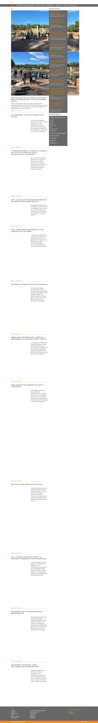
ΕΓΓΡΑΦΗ (71, 713)
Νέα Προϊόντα (50, 5)
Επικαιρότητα (53, 143)
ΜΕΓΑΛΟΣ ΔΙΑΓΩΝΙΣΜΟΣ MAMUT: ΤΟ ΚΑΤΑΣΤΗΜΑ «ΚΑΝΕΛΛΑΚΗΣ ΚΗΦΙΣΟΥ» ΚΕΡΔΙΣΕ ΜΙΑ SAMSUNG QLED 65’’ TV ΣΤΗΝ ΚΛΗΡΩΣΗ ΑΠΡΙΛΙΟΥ (58, 105)
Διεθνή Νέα (58, 5)
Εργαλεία (52, 123)
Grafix (86, 721)
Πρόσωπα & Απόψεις (40, 5)
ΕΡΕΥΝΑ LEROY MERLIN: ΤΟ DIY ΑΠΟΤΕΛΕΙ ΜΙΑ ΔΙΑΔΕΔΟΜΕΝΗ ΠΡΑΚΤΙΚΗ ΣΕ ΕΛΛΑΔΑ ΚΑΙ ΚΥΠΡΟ (57, 71)
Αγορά (51, 120)
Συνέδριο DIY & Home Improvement (25, 5)
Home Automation (54, 129)
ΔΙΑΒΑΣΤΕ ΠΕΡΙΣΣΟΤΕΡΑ (16, 110)
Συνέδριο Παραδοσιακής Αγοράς (57, 117)
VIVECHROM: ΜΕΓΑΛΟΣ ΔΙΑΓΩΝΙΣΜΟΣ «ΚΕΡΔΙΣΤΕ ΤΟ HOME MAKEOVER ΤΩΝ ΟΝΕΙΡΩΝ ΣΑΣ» (58, 62)
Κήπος (51, 127)
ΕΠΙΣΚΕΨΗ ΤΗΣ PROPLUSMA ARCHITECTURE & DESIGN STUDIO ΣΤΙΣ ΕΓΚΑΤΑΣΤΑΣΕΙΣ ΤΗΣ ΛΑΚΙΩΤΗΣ (57, 81)
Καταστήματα (53, 130)
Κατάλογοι (65, 5)
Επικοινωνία (73, 5)
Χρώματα (52, 121)
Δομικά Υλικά (53, 125)
